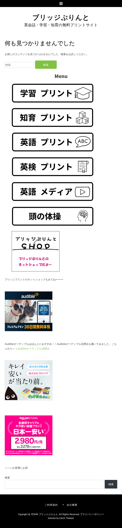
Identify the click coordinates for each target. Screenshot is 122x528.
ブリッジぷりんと (61, 17)
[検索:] (20, 65)
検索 (7, 477)
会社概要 (72, 504)
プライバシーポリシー (92, 514)
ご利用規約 (51, 504)
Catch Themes (66, 518)
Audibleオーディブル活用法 (33, 348)
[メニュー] (61, 3)
